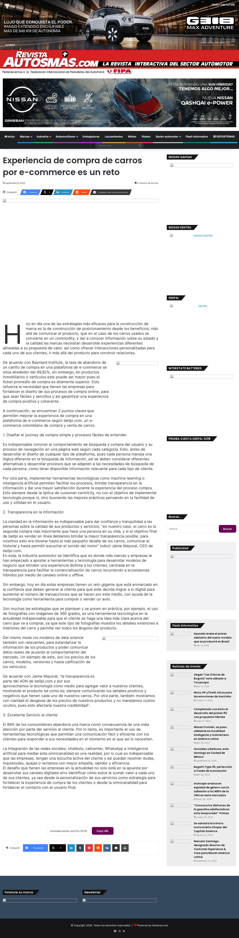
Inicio (11, 136)
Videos (146, 136)
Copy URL (103, 830)
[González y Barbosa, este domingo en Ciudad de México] (180, 754)
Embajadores (91, 136)
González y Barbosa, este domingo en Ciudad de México (211, 753)
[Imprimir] (125, 848)
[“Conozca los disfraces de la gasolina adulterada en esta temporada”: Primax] (180, 810)
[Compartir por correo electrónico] (116, 848)
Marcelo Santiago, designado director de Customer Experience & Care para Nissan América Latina (212, 849)
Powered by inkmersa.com (152, 925)
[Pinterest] (89, 848)
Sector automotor (167, 136)
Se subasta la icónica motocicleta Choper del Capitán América (210, 827)
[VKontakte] (107, 848)
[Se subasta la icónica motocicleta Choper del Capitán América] (180, 828)
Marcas (25, 136)
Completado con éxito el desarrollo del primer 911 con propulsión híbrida (211, 713)
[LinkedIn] (71, 848)
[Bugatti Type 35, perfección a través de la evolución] (180, 772)
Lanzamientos (114, 136)
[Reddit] (98, 848)
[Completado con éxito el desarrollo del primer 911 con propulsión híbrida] (180, 714)
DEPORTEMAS (225, 136)
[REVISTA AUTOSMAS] (119, 62)
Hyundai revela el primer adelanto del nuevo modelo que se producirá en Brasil (213, 637)
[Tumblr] (80, 848)
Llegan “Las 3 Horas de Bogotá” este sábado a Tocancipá (210, 678)
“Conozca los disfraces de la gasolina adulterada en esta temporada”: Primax (212, 809)
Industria (42, 136)
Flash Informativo (197, 136)
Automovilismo (65, 136)
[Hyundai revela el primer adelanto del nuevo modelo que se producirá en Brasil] (180, 639)
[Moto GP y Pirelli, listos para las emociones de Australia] (180, 698)
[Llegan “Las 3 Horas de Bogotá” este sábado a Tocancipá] (180, 680)
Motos (132, 136)
